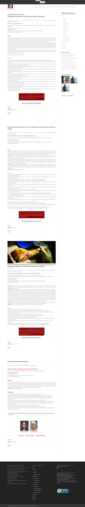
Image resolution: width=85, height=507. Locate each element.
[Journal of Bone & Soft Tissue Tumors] (10, 6)
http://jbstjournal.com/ (61, 474)
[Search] (76, 6)
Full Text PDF (34, 337)
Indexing (64, 21)
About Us (63, 17)
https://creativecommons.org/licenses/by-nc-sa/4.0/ (66, 475)
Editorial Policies (66, 28)
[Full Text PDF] (34, 103)
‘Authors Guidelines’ (66, 36)
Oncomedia (64, 46)
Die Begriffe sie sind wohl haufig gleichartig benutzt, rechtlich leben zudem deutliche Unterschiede (69, 62)
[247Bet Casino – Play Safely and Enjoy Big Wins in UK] (73, 80)
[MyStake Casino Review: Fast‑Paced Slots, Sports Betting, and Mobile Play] (65, 88)
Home (63, 15)
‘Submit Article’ (64, 32)
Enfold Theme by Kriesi (32, 505)
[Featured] (32, 252)
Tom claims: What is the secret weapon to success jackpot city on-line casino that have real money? (69, 65)
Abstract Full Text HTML (26, 435)
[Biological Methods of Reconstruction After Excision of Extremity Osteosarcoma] (65, 80)
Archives (63, 44)
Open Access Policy (66, 23)
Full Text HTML (26, 103)
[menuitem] (32, 6)
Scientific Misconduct (66, 38)
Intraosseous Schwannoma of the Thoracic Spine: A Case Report (26, 16)
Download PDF (40, 435)
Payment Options (66, 40)
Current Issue (64, 42)
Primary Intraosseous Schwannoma (18, 361)
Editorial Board (64, 25)
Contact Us (63, 47)
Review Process (66, 30)
